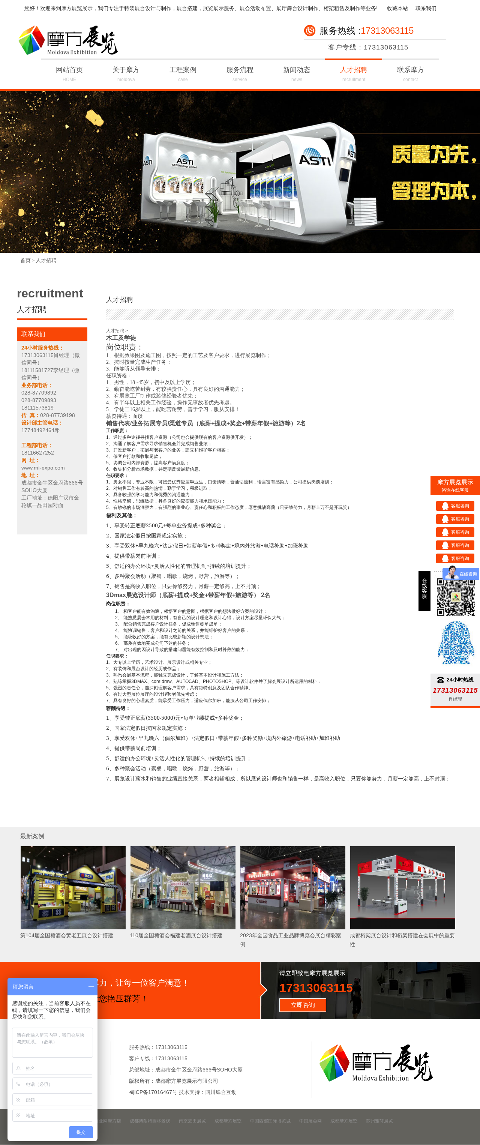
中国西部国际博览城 (270, 1121)
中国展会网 (310, 1121)
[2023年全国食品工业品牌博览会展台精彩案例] (293, 928)
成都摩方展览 (228, 1121)
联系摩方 (410, 74)
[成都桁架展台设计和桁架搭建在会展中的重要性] (403, 928)
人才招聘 (353, 74)
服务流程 (240, 74)
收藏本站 (397, 8)
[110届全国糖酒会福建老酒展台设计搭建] (183, 928)
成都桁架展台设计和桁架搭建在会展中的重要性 (402, 939)
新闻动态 (296, 74)
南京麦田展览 (192, 1121)
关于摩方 (126, 74)
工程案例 (183, 74)
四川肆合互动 (221, 1092)
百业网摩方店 (107, 1121)
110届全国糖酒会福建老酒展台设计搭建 (176, 935)
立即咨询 (303, 1005)
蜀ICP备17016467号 (153, 1092)
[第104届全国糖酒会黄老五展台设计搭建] (73, 928)
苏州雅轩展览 (379, 1121)
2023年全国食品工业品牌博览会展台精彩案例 (290, 939)
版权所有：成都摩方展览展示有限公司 (173, 1081)
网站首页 (69, 74)
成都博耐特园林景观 (150, 1121)
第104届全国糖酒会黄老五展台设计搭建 (66, 935)
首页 (25, 260)
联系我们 (426, 8)
